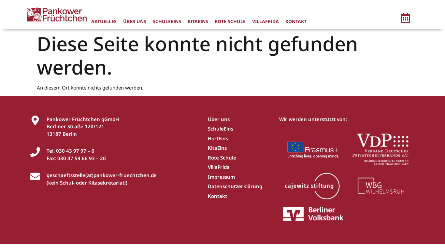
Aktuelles (104, 21)
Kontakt (296, 21)
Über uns (134, 21)
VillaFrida (265, 21)
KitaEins (198, 21)
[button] (405, 18)
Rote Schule (230, 21)
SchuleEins (167, 21)
